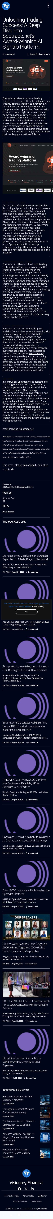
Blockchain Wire (9, 498)
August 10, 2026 (8, 1129)
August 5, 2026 (8, 1145)
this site (10, 469)
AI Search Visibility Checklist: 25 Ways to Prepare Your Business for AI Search (18, 1137)
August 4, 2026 (8, 1157)
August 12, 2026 (8, 1116)
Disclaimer (42, 1196)
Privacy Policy (38, 606)
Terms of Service (12, 1196)
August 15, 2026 (8, 1104)
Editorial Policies (20, 1202)
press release (15, 465)
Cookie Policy (36, 1202)
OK (26, 612)
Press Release (8, 512)
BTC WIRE (6, 572)
